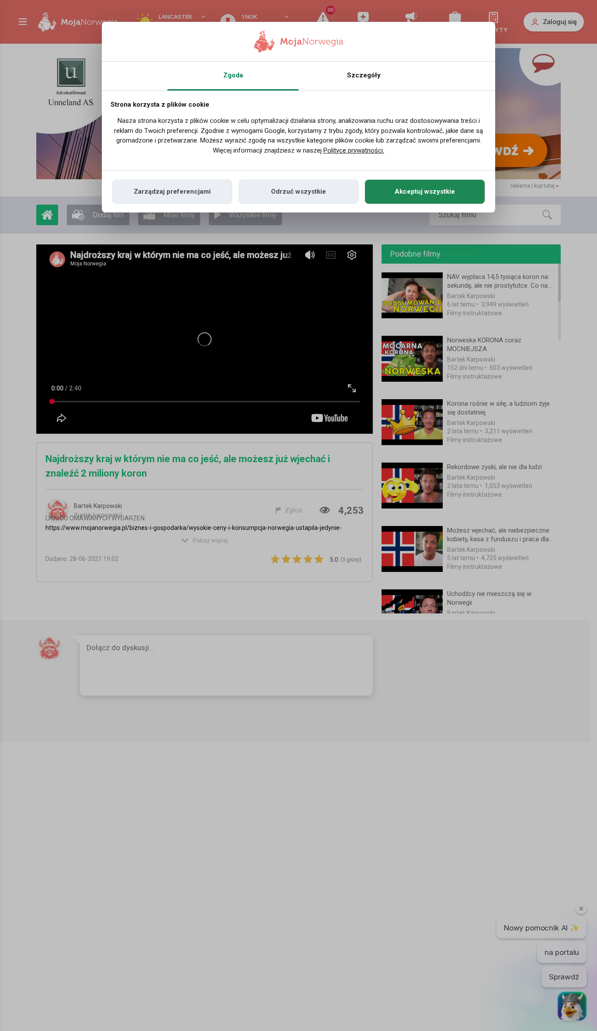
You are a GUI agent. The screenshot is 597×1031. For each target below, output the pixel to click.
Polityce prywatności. (353, 150)
